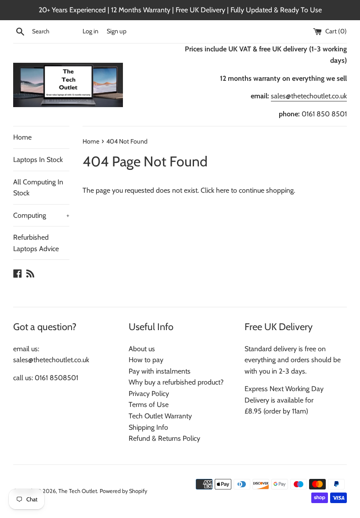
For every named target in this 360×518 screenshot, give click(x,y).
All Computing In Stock (38, 188)
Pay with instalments (160, 371)
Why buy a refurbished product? (176, 382)
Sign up (116, 31)
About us (142, 349)
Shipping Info (148, 427)
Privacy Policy (149, 393)
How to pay (146, 360)
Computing (41, 215)
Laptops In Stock (38, 159)
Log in (90, 31)
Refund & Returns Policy (164, 438)
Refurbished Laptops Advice (36, 243)
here (222, 190)
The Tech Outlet (77, 491)
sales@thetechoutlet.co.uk (309, 96)
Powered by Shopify (123, 491)
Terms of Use (149, 404)
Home (22, 137)
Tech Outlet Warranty (160, 416)
